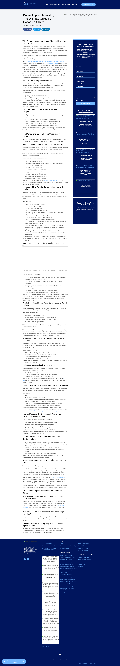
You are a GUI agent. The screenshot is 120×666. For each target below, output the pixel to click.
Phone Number (79, 71)
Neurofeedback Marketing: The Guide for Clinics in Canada (50, 628)
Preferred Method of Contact (82, 98)
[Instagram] (28, 559)
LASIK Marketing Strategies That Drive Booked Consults (85, 187)
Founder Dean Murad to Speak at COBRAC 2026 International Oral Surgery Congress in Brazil (85, 157)
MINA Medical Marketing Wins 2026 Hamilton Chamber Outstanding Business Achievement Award (85, 124)
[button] (27, 29)
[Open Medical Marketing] (59, 4)
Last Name (78, 66)
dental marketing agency (59, 477)
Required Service (80, 81)
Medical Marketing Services (84, 541)
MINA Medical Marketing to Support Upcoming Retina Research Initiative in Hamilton (85, 141)
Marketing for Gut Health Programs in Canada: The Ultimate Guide (50, 601)
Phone (78, 100)
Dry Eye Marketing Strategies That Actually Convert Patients (50, 584)
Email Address (79, 76)
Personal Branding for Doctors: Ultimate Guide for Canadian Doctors (50, 638)
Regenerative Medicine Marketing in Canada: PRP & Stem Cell (51, 619)
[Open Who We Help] (69, 4)
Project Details (79, 86)
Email (83, 100)
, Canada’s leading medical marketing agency (44, 61)
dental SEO (25, 194)
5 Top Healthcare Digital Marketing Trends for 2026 (50, 592)
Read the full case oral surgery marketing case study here (44, 411)
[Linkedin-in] (25, 559)
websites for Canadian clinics (52, 180)
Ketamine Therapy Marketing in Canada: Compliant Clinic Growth (51, 610)
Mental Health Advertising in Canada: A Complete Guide (50, 575)
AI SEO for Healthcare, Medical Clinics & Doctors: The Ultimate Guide (85, 172)
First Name (78, 61)
